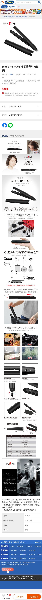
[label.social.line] (10, 125)
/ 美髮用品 (24, 16)
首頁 (3, 16)
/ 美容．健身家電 (16, 16)
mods (11, 74)
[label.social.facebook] (4, 125)
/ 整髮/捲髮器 (31, 16)
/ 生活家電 (8, 16)
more (37, 542)
